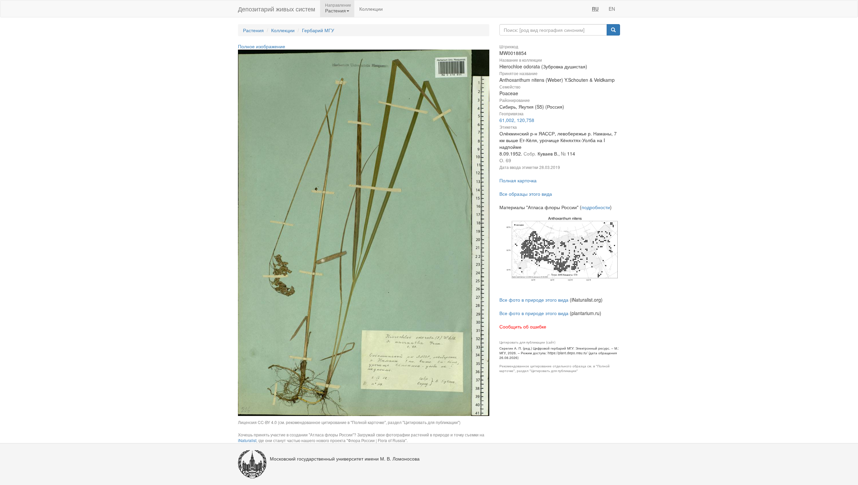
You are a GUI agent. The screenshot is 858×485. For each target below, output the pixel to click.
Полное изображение (261, 46)
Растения (253, 30)
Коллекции (371, 8)
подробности (595, 207)
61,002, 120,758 (516, 120)
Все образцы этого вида (525, 193)
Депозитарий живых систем (276, 8)
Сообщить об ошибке (522, 326)
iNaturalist (247, 440)
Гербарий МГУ (318, 30)
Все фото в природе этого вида (533, 299)
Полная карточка (518, 180)
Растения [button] (335, 10)
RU (595, 8)
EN (612, 8)
